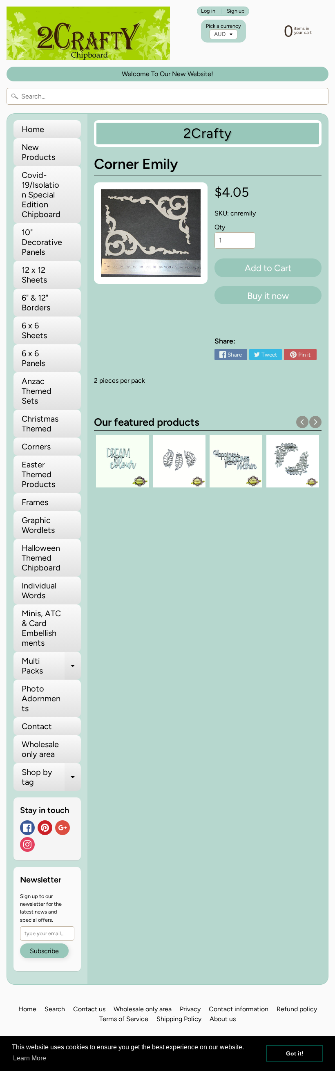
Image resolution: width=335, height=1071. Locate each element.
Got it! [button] (295, 1053)
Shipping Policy (178, 1019)
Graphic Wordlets (38, 525)
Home (33, 129)
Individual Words (39, 590)
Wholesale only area (40, 749)
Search (55, 1009)
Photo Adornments (41, 698)
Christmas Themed (40, 423)
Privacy (190, 1009)
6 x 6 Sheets (34, 330)
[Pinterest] (45, 827)
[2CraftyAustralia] (88, 33)
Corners (36, 446)
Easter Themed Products (38, 474)
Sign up (236, 11)
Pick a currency (223, 26)
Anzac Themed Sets (36, 391)
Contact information (238, 1009)
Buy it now (268, 295)
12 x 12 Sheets (34, 275)
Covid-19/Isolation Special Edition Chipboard (41, 194)
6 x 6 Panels (33, 358)
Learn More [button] (29, 1058)
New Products (38, 152)
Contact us (89, 1009)
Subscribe (44, 951)
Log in (208, 11)
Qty (219, 227)
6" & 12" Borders (36, 302)
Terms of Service (123, 1019)
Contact (37, 726)
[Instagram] (27, 844)
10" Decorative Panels (42, 242)
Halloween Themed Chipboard (41, 558)
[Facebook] (27, 827)
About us (223, 1019)
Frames (35, 502)
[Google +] (62, 827)
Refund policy (297, 1009)
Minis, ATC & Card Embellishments (41, 628)
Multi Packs (51, 666)
